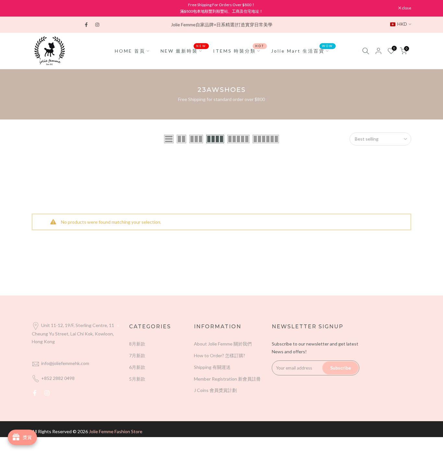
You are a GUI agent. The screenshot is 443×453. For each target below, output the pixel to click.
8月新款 (137, 343)
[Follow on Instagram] (97, 25)
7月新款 (137, 355)
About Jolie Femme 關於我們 (223, 343)
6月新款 (137, 367)
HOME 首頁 (130, 51)
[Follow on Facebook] (86, 25)
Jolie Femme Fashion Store (115, 431)
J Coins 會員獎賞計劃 (215, 390)
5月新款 (137, 379)
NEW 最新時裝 (184, 50)
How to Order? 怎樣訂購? (219, 355)
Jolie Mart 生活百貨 (302, 50)
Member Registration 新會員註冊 (227, 379)
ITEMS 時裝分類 (239, 50)
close (40, 8)
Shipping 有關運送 (212, 367)
